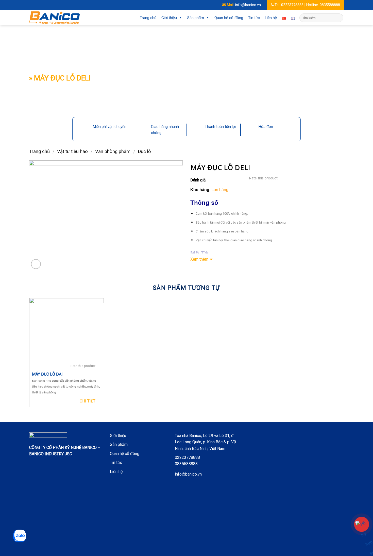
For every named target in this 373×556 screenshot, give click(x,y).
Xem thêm (199, 259)
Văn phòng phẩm (112, 151)
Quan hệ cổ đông (228, 17)
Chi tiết (87, 401)
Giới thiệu (169, 17)
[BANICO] (54, 17)
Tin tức (254, 17)
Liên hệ (271, 17)
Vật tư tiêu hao (72, 151)
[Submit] (338, 17)
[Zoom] (36, 264)
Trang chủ (148, 17)
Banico (37, 380)
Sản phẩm (195, 17)
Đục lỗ (144, 151)
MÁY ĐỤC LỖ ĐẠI (47, 374)
